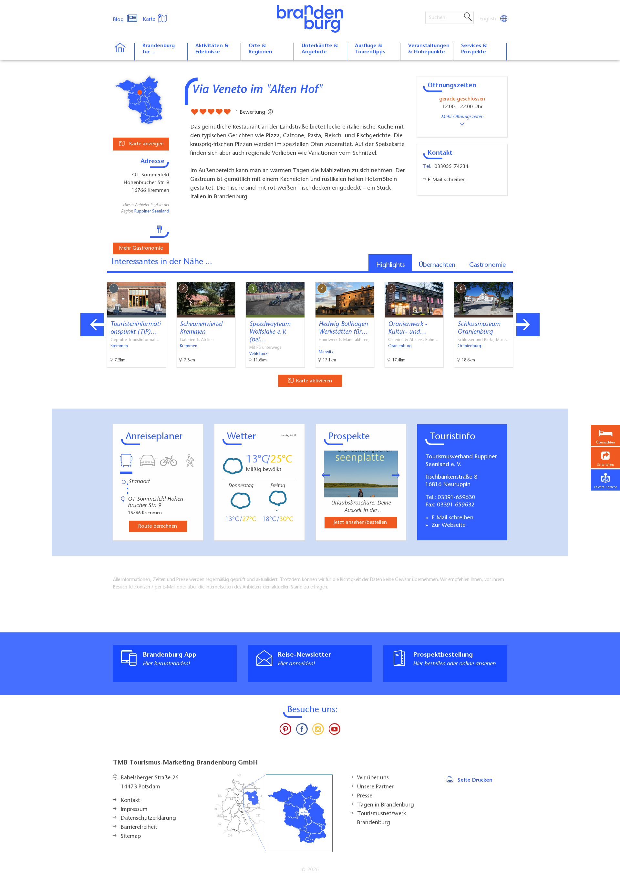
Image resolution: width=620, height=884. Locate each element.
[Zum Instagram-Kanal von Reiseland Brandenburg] (318, 730)
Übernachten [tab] (437, 265)
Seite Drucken (475, 780)
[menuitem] (488, 19)
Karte (150, 19)
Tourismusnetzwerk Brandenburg (381, 818)
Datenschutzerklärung (148, 818)
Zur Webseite (448, 525)
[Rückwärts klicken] (322, 475)
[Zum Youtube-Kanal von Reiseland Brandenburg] (334, 730)
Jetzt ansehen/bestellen (360, 522)
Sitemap (131, 836)
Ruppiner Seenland (151, 211)
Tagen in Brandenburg (385, 805)
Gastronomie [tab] (487, 265)
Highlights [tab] (390, 265)
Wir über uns (373, 778)
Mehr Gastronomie (141, 248)
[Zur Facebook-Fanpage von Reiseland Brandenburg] (302, 730)
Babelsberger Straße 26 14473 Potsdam (150, 782)
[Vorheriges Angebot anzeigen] (92, 324)
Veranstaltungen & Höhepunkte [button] (429, 49)
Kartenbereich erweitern (530, 276)
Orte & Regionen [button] (260, 49)
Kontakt (130, 801)
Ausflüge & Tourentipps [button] (370, 49)
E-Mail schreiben (451, 518)
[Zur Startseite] (123, 51)
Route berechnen (157, 526)
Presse (364, 796)
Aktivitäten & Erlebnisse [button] (212, 49)
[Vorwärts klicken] (399, 475)
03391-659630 (456, 498)
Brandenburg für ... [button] (158, 49)
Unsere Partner (375, 787)
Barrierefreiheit (139, 827)
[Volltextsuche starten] (468, 17)
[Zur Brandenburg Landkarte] (273, 813)
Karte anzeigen (146, 144)
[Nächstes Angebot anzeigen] (528, 324)
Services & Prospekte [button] (474, 49)
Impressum (134, 810)
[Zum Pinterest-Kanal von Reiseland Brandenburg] (285, 730)
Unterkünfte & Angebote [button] (320, 49)
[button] (605, 457)
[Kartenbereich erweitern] (562, 277)
